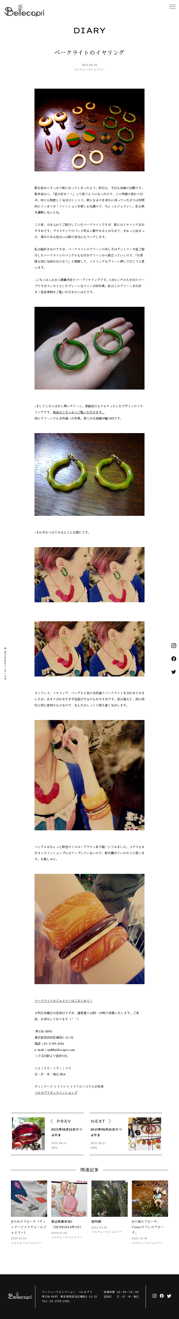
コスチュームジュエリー (89, 69)
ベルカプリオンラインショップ (55, 1092)
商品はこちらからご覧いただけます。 (79, 412)
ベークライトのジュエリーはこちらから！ (63, 1000)
